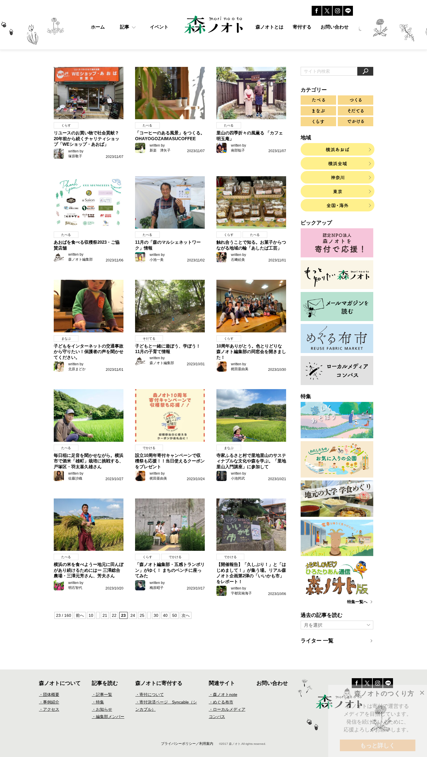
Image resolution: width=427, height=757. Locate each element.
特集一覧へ (357, 602)
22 (114, 615)
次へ (186, 615)
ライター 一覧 (317, 640)
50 (174, 615)
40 (165, 615)
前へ (80, 615)
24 (132, 615)
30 (156, 615)
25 (142, 615)
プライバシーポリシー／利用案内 (187, 744)
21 (105, 615)
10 (91, 615)
